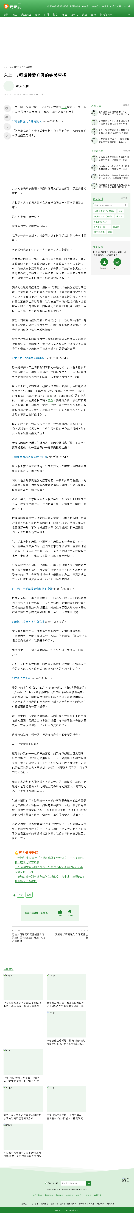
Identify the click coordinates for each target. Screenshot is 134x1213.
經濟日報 (63, 6)
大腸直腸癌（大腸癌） (104, 211)
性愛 (19, 67)
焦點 (6, 14)
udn (6, 67)
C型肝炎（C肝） (102, 226)
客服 (36, 1203)
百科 (46, 14)
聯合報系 (82, 1204)
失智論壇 (26, 14)
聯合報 (52, 6)
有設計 (87, 6)
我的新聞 (116, 6)
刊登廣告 (23, 1204)
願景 (106, 6)
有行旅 (97, 6)
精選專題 (59, 1195)
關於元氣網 (37, 1195)
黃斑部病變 (99, 232)
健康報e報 (53, 1183)
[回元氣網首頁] (15, 6)
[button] (129, 14)
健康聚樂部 (49, 1195)
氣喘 (110, 232)
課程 (64, 14)
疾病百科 (69, 1195)
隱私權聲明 (71, 1203)
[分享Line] (7, 117)
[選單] (129, 6)
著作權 (63, 1203)
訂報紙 (91, 1204)
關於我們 (100, 1204)
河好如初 (76, 6)
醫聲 (93, 14)
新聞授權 (44, 1204)
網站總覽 (110, 1204)
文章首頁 (87, 1195)
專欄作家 (97, 1195)
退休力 (74, 14)
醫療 (37, 14)
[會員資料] (124, 6)
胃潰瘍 (116, 226)
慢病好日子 (106, 14)
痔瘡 (121, 211)
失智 (84, 14)
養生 (14, 14)
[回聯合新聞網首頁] (6, 6)
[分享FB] (7, 108)
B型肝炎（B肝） (102, 221)
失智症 (119, 216)
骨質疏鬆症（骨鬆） (103, 216)
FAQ (31, 1203)
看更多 (126, 105)
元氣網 (12, 67)
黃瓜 (50, 400)
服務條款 (54, 1203)
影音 (55, 14)
